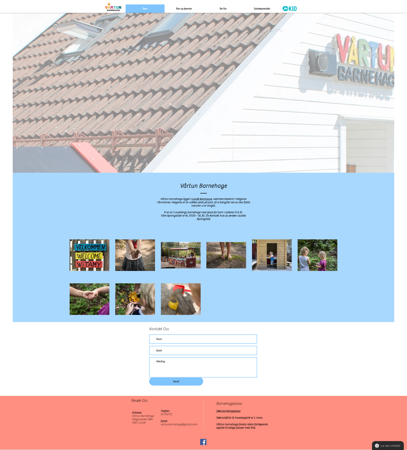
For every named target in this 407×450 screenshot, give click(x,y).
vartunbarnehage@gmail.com (179, 424)
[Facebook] (203, 442)
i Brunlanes (163, 202)
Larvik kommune (202, 199)
